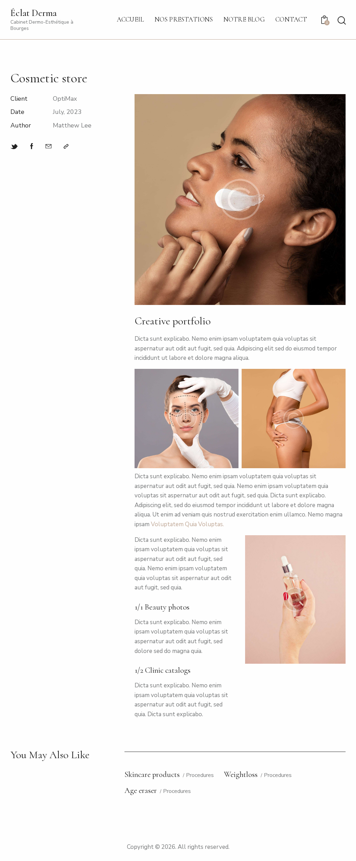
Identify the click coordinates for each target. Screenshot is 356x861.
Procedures (200, 775)
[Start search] (341, 20)
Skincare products (152, 774)
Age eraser (140, 790)
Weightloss (241, 774)
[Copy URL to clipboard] (66, 146)
